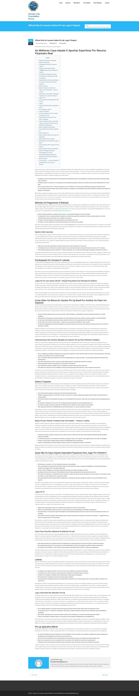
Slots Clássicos (43, 158)
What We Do (77, 3)
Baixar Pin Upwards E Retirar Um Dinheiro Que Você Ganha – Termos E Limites (48, 90)
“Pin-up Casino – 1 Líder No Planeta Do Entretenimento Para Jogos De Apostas (49, 162)
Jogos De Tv (42, 97)
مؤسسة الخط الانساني (42, 43)
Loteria (41, 103)
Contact (107, 3)
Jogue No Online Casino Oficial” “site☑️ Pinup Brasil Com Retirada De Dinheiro (48, 70)
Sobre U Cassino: (43, 86)
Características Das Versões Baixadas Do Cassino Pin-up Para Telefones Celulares (49, 82)
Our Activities (86, 3)
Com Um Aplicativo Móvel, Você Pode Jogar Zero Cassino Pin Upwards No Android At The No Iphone (48, 123)
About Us (68, 3)
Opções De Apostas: (44, 62)
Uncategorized (53, 43)
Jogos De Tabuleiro (44, 111)
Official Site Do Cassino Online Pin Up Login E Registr (56, 40)
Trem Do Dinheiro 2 (44, 133)
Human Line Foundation (34, 15)
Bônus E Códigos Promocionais (47, 127)
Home (60, 3)
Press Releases (97, 3)
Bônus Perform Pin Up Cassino (47, 139)
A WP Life (61, 693)
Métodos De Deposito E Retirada (47, 60)
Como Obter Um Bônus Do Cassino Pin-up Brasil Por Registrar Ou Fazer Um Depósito (48, 76)
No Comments (62, 43)
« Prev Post (34, 675)
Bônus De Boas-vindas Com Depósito (48, 148)
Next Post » (105, 675)
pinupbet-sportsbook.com (64, 210)
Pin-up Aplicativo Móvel (45, 109)
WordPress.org (74, 693)
